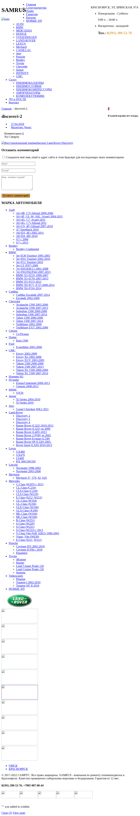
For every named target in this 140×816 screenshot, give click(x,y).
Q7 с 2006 (22, 239)
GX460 (20, 451)
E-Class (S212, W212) (29, 497)
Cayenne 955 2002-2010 (30, 546)
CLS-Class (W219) (27, 494)
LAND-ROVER (26, 40)
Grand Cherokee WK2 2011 (32, 409)
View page (19, 812)
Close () (6, 812)
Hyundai (14, 379)
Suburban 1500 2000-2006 (31, 311)
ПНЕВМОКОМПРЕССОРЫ (34, 89)
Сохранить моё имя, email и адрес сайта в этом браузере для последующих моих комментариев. (65, 157)
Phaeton (20, 579)
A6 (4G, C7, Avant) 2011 (30, 219)
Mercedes (14, 481)
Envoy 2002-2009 (26, 353)
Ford (11, 343)
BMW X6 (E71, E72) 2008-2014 (35, 285)
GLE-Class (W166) (27, 507)
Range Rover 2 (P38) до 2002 (33, 435)
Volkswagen (16, 575)
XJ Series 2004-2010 (28, 399)
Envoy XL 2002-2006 (29, 356)
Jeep (18, 53)
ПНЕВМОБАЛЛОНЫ (30, 82)
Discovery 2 (23, 415)
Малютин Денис (21, 127)
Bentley (20, 60)
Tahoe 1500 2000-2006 (29, 317)
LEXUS (21, 43)
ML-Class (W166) (26, 517)
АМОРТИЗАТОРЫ (28, 92)
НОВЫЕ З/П (34, 20)
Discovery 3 (23, 419)
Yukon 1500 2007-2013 (30, 366)
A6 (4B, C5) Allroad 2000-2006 (34, 213)
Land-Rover (16, 412)
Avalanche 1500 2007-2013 (32, 307)
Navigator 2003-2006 (28, 471)
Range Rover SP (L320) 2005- (33, 441)
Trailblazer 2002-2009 (29, 324)
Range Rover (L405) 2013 (31, 432)
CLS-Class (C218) (27, 490)
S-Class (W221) (25, 526)
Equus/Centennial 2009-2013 (33, 383)
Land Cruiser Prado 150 (30, 569)
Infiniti (12, 389)
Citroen (13, 330)
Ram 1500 (22, 340)
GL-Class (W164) (26, 500)
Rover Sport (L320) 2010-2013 (34, 445)
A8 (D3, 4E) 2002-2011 (30, 232)
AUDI (20, 24)
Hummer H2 (16, 376)
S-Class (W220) (25, 523)
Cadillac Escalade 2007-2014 (33, 294)
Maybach (21, 46)
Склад (12, 79)
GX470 (20, 454)
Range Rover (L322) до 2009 (33, 428)
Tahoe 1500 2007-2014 (29, 321)
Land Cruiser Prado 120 (30, 566)
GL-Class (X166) (26, 503)
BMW (19, 27)
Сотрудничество (36, 7)
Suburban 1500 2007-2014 (31, 314)
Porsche (20, 56)
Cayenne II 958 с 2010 (29, 549)
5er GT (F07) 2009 (27, 265)
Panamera (21, 552)
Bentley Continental (27, 249)
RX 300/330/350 (26, 461)
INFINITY (22, 73)
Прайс (30, 11)
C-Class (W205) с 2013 (29, 484)
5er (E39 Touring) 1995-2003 (33, 255)
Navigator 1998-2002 (28, 468)
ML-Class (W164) (26, 513)
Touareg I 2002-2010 (28, 582)
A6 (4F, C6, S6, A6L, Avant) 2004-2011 (39, 216)
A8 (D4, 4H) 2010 (27, 236)
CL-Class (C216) (26, 487)
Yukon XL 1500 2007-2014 (32, 373)
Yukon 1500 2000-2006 (30, 363)
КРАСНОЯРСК (18, 768)
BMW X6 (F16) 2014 (28, 288)
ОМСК (13, 765)
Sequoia (20, 572)
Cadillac (13, 291)
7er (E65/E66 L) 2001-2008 (32, 268)
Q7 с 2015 (22, 242)
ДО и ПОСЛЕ (17, 99)
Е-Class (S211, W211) (29, 539)
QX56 (19, 392)
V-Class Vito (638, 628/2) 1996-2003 (37, 533)
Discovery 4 (23, 422)
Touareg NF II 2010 (27, 585)
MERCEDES (24, 30)
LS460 (20, 458)
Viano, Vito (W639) (27, 536)
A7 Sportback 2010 (27, 229)
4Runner (21, 559)
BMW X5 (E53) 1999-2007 (32, 275)
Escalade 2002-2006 (28, 298)
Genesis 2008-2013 (27, 386)
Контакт (14, 102)
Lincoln (13, 464)
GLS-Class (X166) (27, 510)
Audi (12, 209)
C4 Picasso (22, 334)
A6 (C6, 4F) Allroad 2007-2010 (34, 226)
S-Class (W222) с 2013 (29, 530)
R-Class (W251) (25, 520)
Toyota (20, 63)
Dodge (13, 337)
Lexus (12, 448)
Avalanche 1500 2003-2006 (32, 304)
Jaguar (20, 69)
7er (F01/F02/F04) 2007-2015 (33, 272)
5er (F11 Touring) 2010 (29, 262)
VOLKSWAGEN (26, 37)
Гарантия (32, 14)
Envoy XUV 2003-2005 (30, 360)
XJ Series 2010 (25, 402)
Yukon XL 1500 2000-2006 (32, 370)
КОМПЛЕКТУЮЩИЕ (30, 95)
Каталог (31, 17)
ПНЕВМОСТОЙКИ (28, 86)
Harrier (20, 562)
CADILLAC (23, 50)
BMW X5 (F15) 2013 (28, 281)
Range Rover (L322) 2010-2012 (34, 425)
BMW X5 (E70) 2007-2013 (32, 278)
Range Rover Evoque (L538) (33, 438)
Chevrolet (21, 66)
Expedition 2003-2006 (29, 347)
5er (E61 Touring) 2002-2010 (33, 258)
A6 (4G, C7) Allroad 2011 (31, 223)
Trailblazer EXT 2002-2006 (32, 327)
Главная (31, 4)
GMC (19, 76)
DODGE (21, 33)
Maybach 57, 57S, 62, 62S (31, 477)
